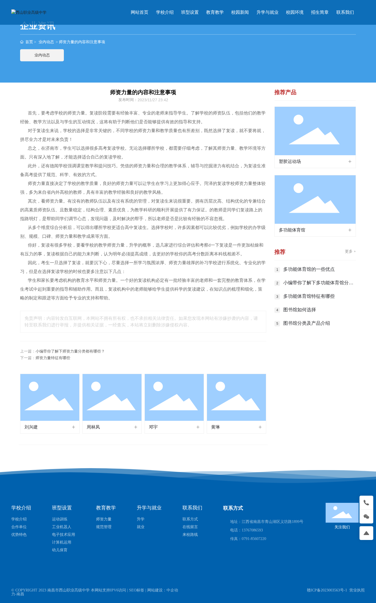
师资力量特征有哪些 (53, 358)
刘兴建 (31, 427)
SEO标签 (136, 590)
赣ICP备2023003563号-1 (327, 590)
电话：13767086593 (246, 530)
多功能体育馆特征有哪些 (309, 296)
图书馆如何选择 (299, 309)
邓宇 (153, 427)
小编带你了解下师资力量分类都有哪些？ (70, 351)
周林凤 (93, 427)
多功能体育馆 (292, 230)
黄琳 (215, 427)
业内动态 (46, 42)
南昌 (20, 594)
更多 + (350, 251)
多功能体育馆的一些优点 (309, 269)
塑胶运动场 (290, 161)
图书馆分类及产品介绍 (306, 323)
